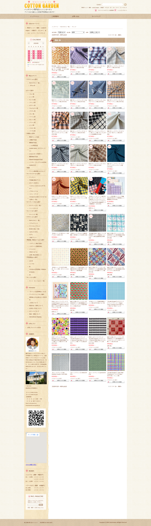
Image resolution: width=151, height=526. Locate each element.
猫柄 (90, 7)
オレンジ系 (32, 119)
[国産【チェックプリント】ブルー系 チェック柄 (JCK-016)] (97, 63)
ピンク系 (31, 125)
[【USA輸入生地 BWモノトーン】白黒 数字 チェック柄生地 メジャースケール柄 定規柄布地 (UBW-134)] (97, 230)
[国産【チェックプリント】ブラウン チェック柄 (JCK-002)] (97, 160)
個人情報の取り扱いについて (30, 522)
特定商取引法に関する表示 (46, 522)
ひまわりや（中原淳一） (36, 154)
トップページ (34, 16)
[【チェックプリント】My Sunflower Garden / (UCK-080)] (60, 369)
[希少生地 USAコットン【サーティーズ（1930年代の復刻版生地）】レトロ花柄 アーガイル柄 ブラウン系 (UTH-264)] (60, 63)
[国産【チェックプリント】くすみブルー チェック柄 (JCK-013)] (79, 97)
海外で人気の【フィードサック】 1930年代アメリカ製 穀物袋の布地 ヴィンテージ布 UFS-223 (116, 269)
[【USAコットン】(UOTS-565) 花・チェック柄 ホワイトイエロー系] (60, 264)
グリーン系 (32, 122)
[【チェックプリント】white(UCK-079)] (79, 369)
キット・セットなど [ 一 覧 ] (37, 281)
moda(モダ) (32, 165)
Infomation (32, 287)
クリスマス (32, 249)
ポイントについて (34, 311)
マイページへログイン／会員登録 (106, 10)
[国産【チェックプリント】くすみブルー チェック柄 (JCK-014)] (60, 97)
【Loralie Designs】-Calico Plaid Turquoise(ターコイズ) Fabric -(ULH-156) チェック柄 (115, 374)
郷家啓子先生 (33, 142)
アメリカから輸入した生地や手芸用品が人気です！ (40, 12)
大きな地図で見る (31, 464)
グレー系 (31, 114)
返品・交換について (34, 314)
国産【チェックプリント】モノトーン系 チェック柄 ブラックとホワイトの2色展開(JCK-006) (97, 133)
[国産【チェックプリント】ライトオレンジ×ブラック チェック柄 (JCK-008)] (60, 128)
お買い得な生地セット (35, 255)
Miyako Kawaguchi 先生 (36, 159)
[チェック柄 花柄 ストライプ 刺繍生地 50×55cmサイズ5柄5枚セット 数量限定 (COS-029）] (116, 193)
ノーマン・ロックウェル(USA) (37, 162)
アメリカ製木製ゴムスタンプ (37, 171)
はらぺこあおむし (34, 183)
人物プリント (33, 237)
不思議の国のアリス (34, 180)
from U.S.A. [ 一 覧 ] (65, 26)
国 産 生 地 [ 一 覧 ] (34, 229)
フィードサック (123, 7)
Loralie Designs (95, 7)
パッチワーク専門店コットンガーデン (38, 9)
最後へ (120, 35)
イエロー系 (32, 128)
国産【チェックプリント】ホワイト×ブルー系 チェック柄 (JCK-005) (115, 133)
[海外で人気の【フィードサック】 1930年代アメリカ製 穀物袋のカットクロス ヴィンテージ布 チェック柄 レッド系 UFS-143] (116, 334)
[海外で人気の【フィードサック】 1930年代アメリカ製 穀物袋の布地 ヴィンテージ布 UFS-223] (116, 264)
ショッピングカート (122, 10)
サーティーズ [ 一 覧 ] (35, 205)
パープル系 (32, 131)
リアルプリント (33, 223)
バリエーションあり (57, 74)
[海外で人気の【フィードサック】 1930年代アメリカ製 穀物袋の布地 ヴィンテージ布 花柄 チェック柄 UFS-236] (97, 264)
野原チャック (85, 7)
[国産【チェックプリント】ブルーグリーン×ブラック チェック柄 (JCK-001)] (116, 160)
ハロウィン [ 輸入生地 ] (35, 243)
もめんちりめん (33, 232)
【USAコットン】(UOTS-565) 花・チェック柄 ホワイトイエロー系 (60, 269)
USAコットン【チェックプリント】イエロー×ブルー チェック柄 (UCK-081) (78, 198)
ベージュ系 (32, 116)
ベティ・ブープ (33, 194)
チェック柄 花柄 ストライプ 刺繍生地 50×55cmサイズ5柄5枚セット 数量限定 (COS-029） (116, 198)
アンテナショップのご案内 (36, 294)
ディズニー (32, 177)
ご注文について (33, 302)
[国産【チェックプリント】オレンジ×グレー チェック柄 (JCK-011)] (116, 97)
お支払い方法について (35, 308)
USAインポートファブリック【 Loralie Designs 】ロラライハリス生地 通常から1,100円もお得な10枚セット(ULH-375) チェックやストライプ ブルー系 (60, 304)
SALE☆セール (33, 252)
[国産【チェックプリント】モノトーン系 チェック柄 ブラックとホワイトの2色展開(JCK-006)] (97, 128)
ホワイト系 (32, 105)
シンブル (31, 263)
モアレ (31, 234)
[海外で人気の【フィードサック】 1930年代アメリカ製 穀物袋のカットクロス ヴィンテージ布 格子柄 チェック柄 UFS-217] (79, 298)
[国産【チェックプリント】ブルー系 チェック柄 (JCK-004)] (60, 160)
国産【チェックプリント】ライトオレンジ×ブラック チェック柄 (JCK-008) (60, 133)
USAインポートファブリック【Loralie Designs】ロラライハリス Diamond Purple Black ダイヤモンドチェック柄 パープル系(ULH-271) (78, 340)
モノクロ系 (32, 99)
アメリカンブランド (34, 226)
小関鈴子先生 (33, 140)
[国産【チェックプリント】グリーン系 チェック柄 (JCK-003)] (79, 160)
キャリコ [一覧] (33, 214)
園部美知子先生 (33, 156)
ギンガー (107, 7)
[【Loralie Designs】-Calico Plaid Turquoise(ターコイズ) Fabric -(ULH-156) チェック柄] (116, 369)
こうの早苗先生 (33, 145)
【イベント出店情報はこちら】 (38, 291)
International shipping (35, 317)
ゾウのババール (33, 191)
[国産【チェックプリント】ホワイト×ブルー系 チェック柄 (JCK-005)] (116, 128)
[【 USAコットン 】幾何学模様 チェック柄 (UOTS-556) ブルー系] (97, 298)
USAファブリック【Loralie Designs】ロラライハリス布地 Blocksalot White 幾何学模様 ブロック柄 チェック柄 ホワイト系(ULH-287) (60, 340)
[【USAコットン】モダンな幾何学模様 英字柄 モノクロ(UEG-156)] (79, 230)
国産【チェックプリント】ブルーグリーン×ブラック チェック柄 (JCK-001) (115, 165)
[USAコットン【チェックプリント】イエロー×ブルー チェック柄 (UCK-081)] (79, 193)
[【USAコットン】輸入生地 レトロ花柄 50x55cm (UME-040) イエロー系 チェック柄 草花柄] (79, 264)
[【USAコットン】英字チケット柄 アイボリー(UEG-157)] (60, 230)
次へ (116, 35)
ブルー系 (31, 94)
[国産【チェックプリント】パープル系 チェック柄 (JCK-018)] (79, 63)
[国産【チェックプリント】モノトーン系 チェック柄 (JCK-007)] (79, 128)
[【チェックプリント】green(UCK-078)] (97, 369)
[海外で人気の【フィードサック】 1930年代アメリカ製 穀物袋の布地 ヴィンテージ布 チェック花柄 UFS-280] (116, 230)
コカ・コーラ (115, 7)
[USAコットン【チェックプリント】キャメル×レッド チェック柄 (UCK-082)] (60, 193)
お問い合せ (75, 16)
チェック (32, 85)
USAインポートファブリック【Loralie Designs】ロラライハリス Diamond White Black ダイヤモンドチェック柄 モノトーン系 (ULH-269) (97, 340)
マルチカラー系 (33, 108)
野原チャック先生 (34, 137)
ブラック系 (32, 102)
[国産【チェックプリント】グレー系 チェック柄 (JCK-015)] (116, 63)
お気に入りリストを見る (34, 327)
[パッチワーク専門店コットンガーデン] (41, 8)
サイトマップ (96, 16)
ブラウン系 (32, 111)
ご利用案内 (55, 16)
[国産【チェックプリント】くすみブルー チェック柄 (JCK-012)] (97, 97)
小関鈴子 (102, 7)
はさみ (31, 261)
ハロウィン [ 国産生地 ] (35, 246)
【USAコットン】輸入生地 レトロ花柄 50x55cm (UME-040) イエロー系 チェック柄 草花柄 (78, 269)
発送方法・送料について (36, 305)
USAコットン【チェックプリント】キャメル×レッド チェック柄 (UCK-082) (60, 198)
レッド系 (31, 97)
